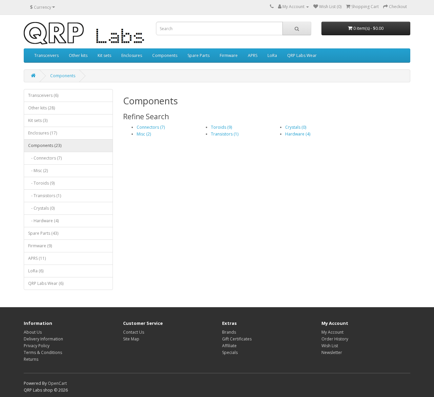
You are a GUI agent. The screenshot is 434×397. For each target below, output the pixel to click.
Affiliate (229, 346)
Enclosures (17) (42, 133)
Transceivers (46, 55)
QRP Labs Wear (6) (45, 283)
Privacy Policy (37, 346)
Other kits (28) (41, 108)
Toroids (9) (221, 127)
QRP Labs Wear (302, 55)
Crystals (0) (295, 127)
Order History (334, 339)
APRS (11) (37, 258)
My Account (332, 332)
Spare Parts (199, 55)
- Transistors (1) (44, 195)
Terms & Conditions (43, 352)
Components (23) (44, 145)
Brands (229, 332)
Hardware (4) (297, 134)
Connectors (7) (151, 127)
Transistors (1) (224, 134)
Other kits (78, 55)
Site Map (131, 339)
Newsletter (331, 352)
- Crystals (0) (41, 208)
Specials (230, 352)
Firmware (229, 55)
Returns (31, 359)
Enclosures (131, 55)
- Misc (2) (38, 170)
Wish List (329, 346)
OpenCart (57, 383)
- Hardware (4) (43, 221)
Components (164, 55)
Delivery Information (43, 339)
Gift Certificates (237, 339)
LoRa (272, 55)
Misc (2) (144, 134)
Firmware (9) (40, 246)
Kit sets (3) (37, 120)
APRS (252, 55)
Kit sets (104, 55)
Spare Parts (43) (43, 233)
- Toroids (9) (41, 183)
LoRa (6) (35, 271)
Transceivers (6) (43, 95)
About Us (33, 332)
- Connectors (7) (45, 158)
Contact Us (133, 332)
